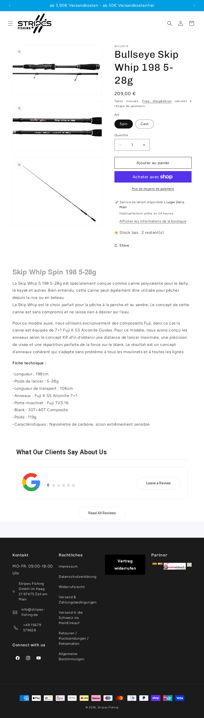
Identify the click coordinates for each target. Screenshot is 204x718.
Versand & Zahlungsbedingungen (78, 599)
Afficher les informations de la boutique (152, 221)
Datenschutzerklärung (78, 577)
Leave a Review (158, 483)
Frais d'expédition (157, 101)
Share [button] (124, 245)
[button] (10, 23)
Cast (145, 124)
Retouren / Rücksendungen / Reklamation (74, 638)
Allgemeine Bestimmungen (71, 656)
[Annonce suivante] (194, 5)
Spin (124, 124)
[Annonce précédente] (9, 5)
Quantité (121, 135)
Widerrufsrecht (72, 587)
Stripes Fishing (108, 707)
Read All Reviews (102, 513)
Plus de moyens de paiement (153, 189)
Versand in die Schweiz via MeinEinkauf (71, 617)
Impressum (68, 566)
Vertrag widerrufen (125, 565)
